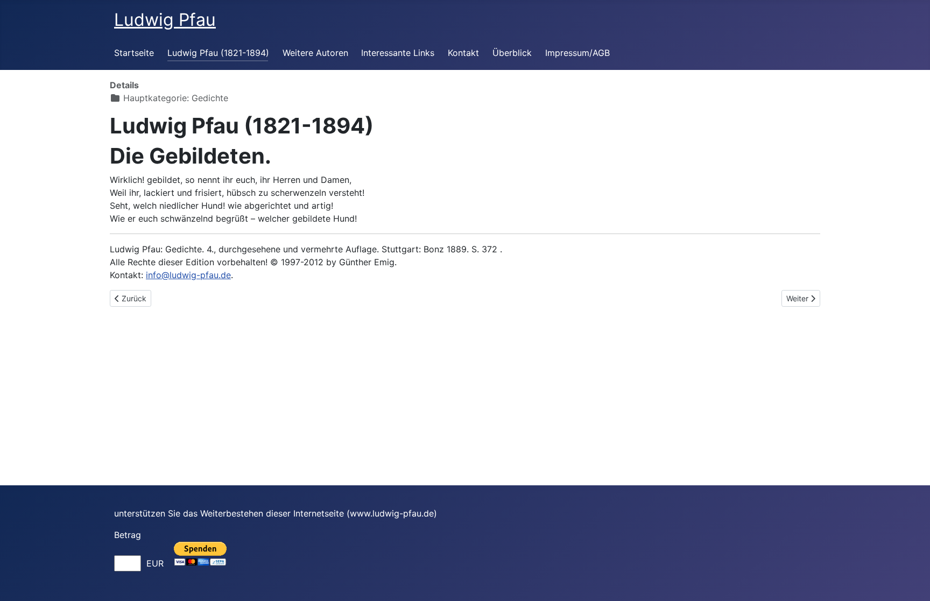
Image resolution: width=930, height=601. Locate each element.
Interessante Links (397, 52)
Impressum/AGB (577, 52)
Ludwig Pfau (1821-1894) (218, 52)
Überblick (512, 52)
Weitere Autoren (315, 52)
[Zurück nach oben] (911, 581)
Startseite (134, 52)
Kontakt (463, 52)
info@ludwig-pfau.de (188, 275)
